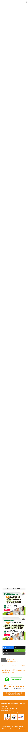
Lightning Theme (15, 728)
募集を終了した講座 (10, 659)
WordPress (8, 728)
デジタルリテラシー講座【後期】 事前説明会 (14, 665)
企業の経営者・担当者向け (12, 661)
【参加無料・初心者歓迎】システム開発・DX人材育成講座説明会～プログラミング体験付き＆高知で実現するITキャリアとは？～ (13, 670)
